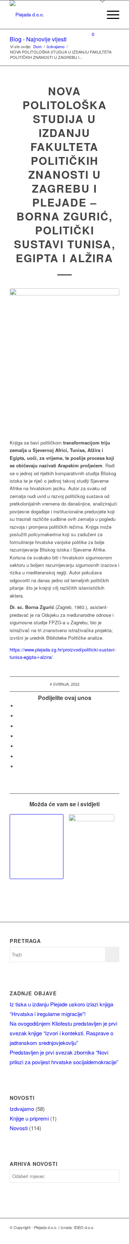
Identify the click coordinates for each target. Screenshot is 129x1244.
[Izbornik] (109, 14)
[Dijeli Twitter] (18, 715)
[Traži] (93, 14)
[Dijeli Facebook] (18, 705)
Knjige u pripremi (29, 1118)
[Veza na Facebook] (103, 1235)
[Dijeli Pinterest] (18, 736)
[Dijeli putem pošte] (18, 766)
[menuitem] (93, 14)
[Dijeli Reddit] (18, 756)
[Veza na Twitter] (114, 1235)
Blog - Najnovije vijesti (38, 39)
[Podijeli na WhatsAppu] (18, 726)
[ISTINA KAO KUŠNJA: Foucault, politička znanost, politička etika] (36, 846)
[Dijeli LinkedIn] (18, 746)
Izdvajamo (22, 1108)
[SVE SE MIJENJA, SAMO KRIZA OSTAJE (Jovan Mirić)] (91, 846)
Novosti (19, 1128)
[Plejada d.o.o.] (53, 14)
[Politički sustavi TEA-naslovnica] (64, 359)
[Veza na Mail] (92, 1235)
